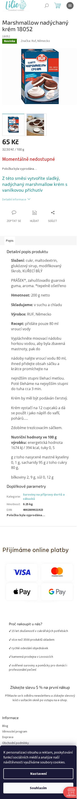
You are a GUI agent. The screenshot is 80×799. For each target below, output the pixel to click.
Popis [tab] (10, 240)
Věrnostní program (14, 732)
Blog (5, 726)
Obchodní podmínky (15, 743)
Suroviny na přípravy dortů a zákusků (44, 496)
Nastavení (38, 773)
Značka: (35, 41)
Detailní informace (14, 199)
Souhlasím (38, 788)
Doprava (7, 737)
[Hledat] (46, 5)
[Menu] (70, 5)
